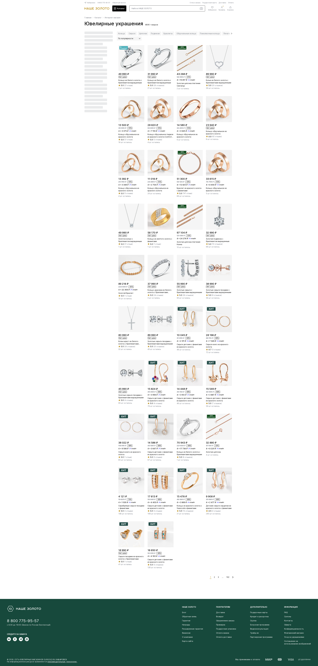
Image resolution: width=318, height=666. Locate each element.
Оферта (287, 625)
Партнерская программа (261, 637)
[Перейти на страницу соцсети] (10, 639)
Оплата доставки (224, 637)
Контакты (288, 621)
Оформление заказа (225, 621)
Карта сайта (187, 641)
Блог (184, 612)
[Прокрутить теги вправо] (231, 34)
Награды (186, 625)
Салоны (287, 616)
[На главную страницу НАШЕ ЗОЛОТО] (24, 608)
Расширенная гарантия (192, 629)
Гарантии (186, 621)
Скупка (253, 621)
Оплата (231, 3)
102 (227, 577)
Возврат (220, 616)
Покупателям (223, 607)
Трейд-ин (254, 633)
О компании (187, 637)
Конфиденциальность (294, 629)
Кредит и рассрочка (259, 616)
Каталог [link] (98, 18)
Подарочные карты (259, 612)
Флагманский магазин (294, 633)
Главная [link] (87, 18)
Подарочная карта (209, 3)
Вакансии (186, 633)
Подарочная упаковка (226, 629)
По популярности (125, 38)
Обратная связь (189, 616)
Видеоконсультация (259, 629)
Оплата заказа (222, 633)
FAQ (286, 612)
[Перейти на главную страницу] (96, 8)
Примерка (220, 625)
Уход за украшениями (294, 637)
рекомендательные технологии (62, 662)
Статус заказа (195, 3)
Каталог (121, 8)
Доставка (222, 3)
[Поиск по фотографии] (201, 8)
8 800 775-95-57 (104, 3)
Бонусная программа (259, 625)
